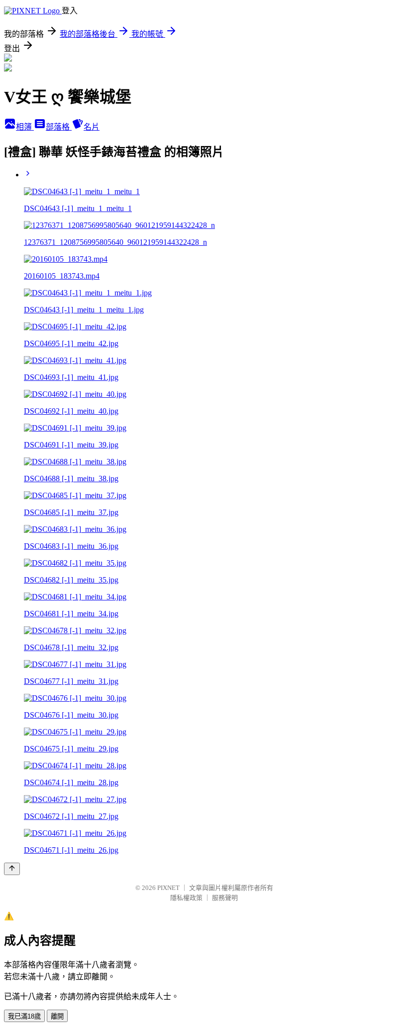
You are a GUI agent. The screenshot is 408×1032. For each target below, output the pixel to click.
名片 (92, 127)
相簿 (25, 127)
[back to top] (12, 869)
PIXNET (168, 887)
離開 (57, 1016)
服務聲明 (225, 897)
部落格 (59, 127)
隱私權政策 (186, 897)
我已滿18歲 (24, 1016)
